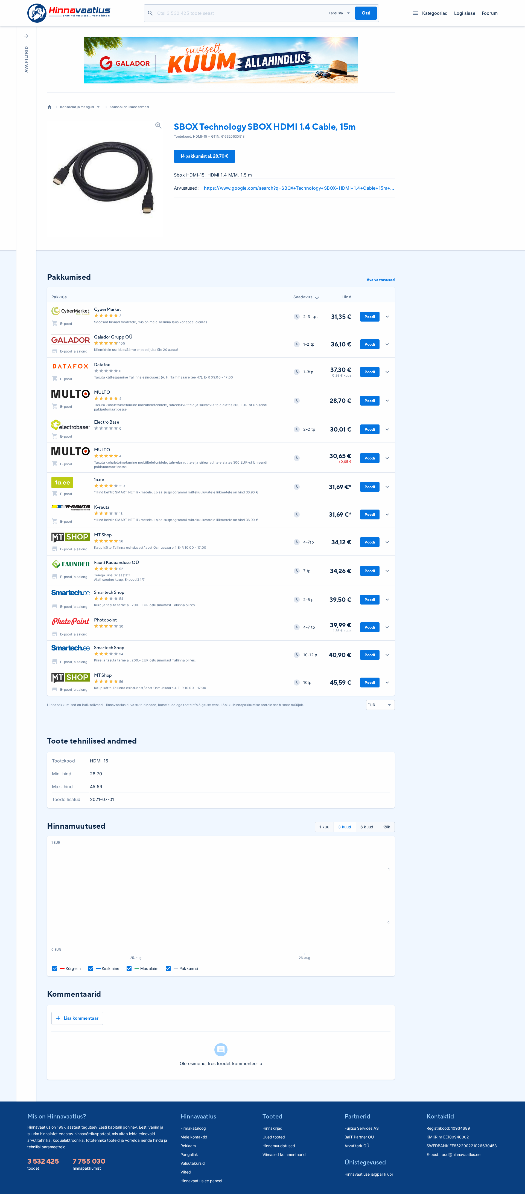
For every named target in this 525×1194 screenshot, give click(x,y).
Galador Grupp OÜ (113, 337)
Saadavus (303, 296)
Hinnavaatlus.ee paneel (201, 1180)
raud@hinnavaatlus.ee (460, 1154)
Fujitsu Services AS (362, 1128)
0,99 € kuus (341, 375)
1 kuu (324, 827)
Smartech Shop (109, 592)
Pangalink (189, 1154)
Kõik (386, 827)
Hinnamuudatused (278, 1145)
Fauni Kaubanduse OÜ (116, 562)
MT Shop (103, 534)
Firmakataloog (193, 1128)
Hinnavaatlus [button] (198, 1116)
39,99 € (340, 625)
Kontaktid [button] (440, 1116)
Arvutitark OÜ (357, 1145)
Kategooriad (435, 13)
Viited (185, 1172)
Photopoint (105, 620)
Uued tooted (273, 1137)
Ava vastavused (381, 279)
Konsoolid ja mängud (77, 107)
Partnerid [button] (357, 1116)
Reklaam (188, 1145)
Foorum (490, 13)
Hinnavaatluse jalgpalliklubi (369, 1174)
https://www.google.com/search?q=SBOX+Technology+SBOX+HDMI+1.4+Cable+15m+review (299, 188)
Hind (346, 296)
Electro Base (106, 422)
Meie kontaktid (193, 1137)
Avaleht (49, 107)
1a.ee (99, 479)
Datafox (102, 364)
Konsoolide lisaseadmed (129, 107)
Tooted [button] (272, 1116)
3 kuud (344, 827)
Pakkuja (59, 296)
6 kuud (367, 827)
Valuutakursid (192, 1163)
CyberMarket (107, 309)
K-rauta (101, 507)
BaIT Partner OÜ (359, 1137)
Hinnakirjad (272, 1128)
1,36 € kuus (342, 631)
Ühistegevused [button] (365, 1162)
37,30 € (340, 369)
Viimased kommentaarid (284, 1154)
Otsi (150, 13)
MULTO (102, 392)
